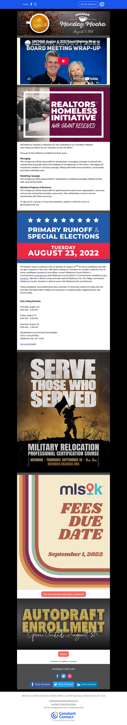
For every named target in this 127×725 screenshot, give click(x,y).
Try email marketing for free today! (63, 720)
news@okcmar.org (58, 708)
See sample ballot (28, 344)
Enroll (63, 654)
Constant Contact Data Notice (63, 704)
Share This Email (42, 684)
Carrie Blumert (40, 275)
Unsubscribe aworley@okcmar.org (63, 701)
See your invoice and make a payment (64, 594)
